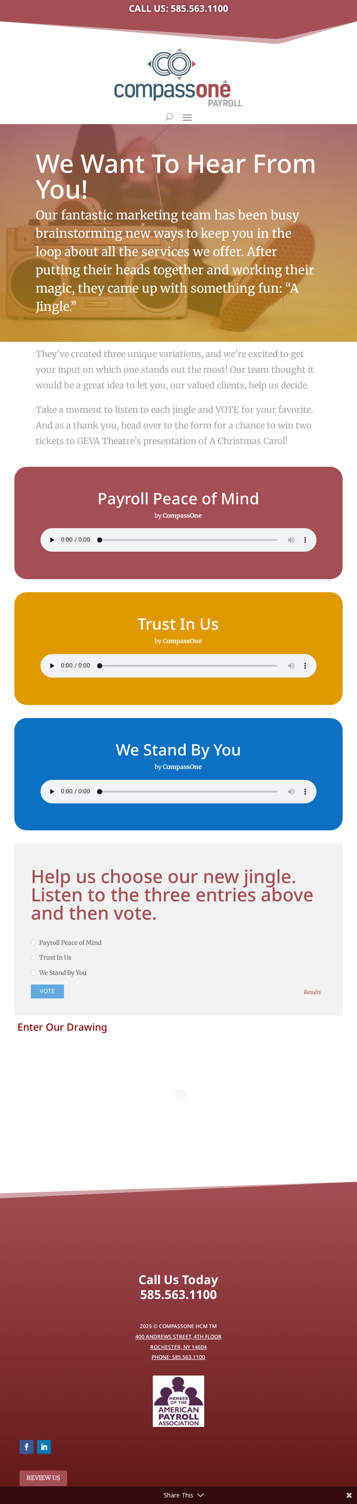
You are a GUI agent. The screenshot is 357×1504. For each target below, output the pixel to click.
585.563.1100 (178, 1294)
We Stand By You (63, 973)
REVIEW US (43, 1478)
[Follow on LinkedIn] (44, 1447)
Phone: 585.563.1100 (178, 1357)
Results (312, 992)
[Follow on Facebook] (27, 1447)
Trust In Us (55, 957)
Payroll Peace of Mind (70, 943)
